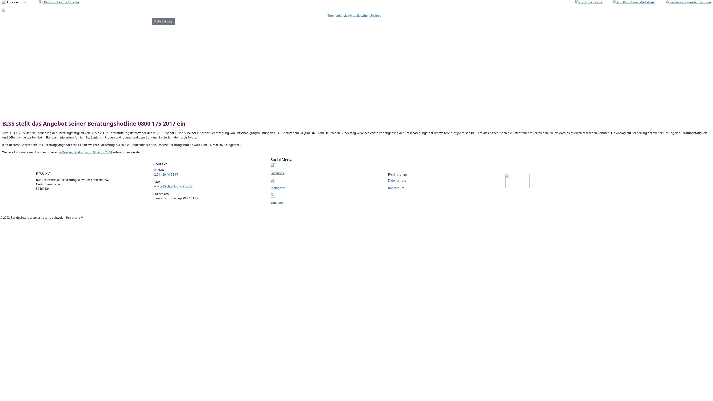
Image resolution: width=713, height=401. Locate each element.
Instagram (278, 188)
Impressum (396, 188)
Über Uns (368, 16)
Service (344, 16)
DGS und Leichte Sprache (61, 2)
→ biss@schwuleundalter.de (172, 186)
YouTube (277, 203)
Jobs (378, 16)
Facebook (277, 173)
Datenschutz (397, 180)
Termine (704, 2)
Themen (333, 16)
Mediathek (646, 2)
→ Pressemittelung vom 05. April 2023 (85, 152)
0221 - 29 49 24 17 (165, 174)
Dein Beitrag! (163, 21)
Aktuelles (355, 16)
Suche (597, 2)
